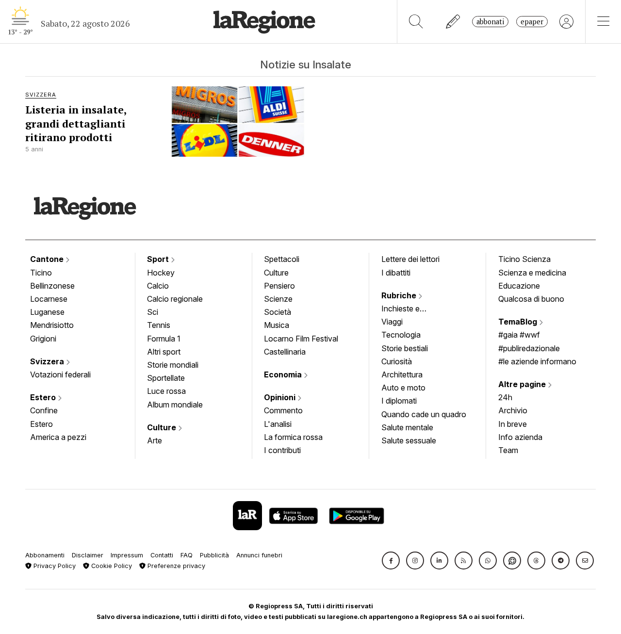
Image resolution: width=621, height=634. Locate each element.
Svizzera (48, 361)
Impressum (127, 555)
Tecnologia (401, 335)
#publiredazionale (529, 348)
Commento (283, 410)
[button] (391, 560)
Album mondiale (175, 404)
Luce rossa (166, 391)
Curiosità (396, 361)
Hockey (161, 272)
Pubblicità (214, 555)
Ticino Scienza (524, 259)
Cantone (47, 259)
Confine (44, 410)
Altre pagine (523, 384)
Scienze (278, 299)
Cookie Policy (110, 565)
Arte (154, 440)
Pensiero (279, 286)
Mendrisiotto (52, 325)
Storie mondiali (172, 365)
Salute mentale (407, 427)
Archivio (512, 410)
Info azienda (520, 437)
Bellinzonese (52, 286)
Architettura (402, 374)
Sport (159, 259)
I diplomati (399, 401)
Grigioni (43, 338)
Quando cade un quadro (423, 414)
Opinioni (280, 397)
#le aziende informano (537, 361)
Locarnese (48, 299)
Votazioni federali (60, 374)
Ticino (41, 272)
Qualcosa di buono (531, 299)
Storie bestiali (404, 348)
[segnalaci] (453, 21)
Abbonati (490, 21)
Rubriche (399, 295)
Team (508, 450)
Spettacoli (281, 259)
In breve (512, 424)
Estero (44, 397)
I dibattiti (395, 272)
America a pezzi (58, 437)
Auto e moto (403, 387)
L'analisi (278, 424)
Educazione (519, 286)
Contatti (161, 555)
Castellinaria (285, 352)
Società (277, 312)
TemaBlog (518, 321)
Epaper (532, 21)
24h (505, 397)
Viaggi (392, 321)
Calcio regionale (175, 299)
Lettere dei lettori (410, 259)
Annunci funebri (259, 555)
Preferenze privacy (175, 565)
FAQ (186, 555)
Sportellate (166, 378)
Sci (152, 312)
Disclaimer (87, 555)
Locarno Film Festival (301, 338)
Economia (284, 374)
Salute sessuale (408, 440)
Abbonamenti (45, 555)
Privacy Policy (54, 565)
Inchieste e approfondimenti (410, 309)
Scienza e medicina (532, 272)
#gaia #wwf (519, 335)
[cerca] (416, 21)
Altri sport (163, 352)
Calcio (158, 286)
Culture (162, 427)
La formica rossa (293, 437)
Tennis (158, 325)
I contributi (282, 450)
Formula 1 (163, 338)
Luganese (47, 312)
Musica (276, 325)
